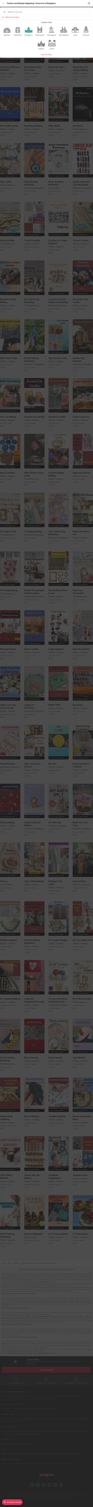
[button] (3, 3)
